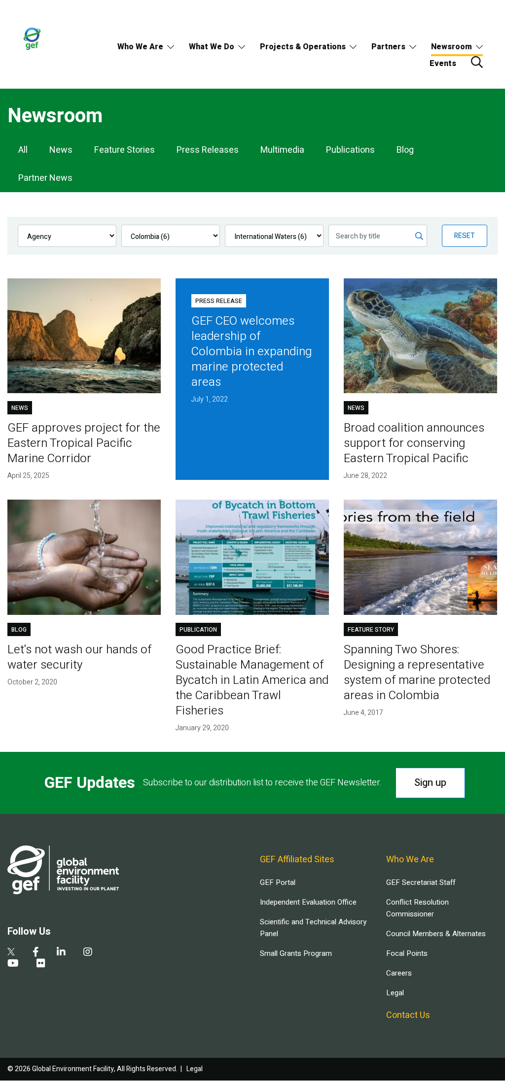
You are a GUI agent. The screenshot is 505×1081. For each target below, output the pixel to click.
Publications (350, 150)
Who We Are (140, 47)
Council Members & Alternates (436, 933)
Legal (395, 992)
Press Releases (208, 150)
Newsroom (451, 47)
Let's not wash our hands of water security (79, 657)
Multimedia (282, 150)
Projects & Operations (303, 47)
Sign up (430, 783)
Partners (388, 47)
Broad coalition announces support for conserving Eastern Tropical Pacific (414, 443)
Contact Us (408, 1015)
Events (443, 63)
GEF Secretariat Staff (420, 882)
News (60, 150)
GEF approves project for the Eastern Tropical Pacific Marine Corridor (83, 443)
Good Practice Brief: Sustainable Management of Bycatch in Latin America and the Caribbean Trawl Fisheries (252, 680)
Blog (405, 150)
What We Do (211, 47)
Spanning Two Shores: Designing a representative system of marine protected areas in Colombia (417, 672)
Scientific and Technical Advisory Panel (313, 927)
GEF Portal (277, 882)
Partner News (45, 178)
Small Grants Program (296, 953)
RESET (464, 236)
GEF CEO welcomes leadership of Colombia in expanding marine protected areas (251, 351)
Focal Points (407, 953)
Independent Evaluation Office (308, 902)
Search (477, 62)
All (23, 150)
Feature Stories (124, 150)
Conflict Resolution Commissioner (417, 908)
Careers (399, 973)
